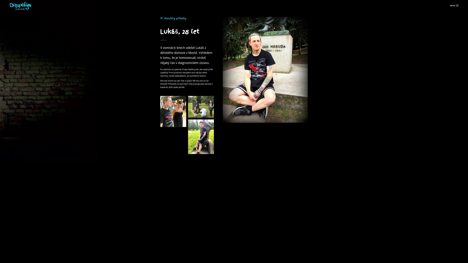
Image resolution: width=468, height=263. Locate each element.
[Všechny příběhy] (161, 18)
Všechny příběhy (175, 18)
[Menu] (457, 5)
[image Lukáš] (174, 112)
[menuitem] (457, 5)
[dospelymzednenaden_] (20, 5)
